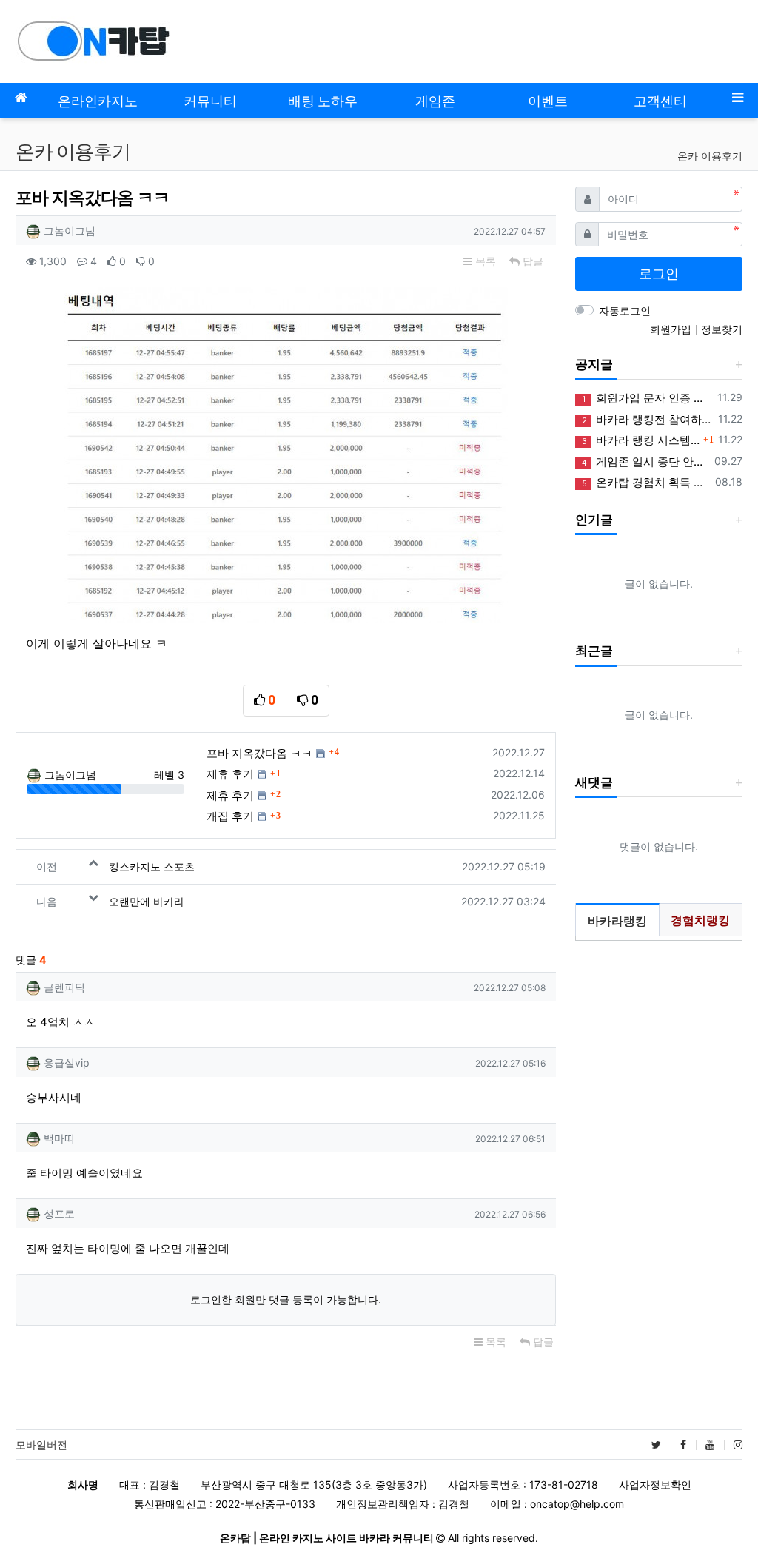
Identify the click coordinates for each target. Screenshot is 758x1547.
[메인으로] (20, 97)
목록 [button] (484, 261)
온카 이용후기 (709, 156)
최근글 (594, 650)
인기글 (594, 519)
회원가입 (672, 329)
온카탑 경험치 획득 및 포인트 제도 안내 (646, 482)
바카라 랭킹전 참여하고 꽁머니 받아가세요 (647, 419)
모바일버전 (41, 1444)
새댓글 (594, 782)
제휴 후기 (230, 774)
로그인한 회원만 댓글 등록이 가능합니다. (285, 1299)
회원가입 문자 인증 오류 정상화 (647, 398)
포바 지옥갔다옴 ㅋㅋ (259, 753)
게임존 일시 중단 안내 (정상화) (645, 461)
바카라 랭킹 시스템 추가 (641, 440)
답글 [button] (531, 261)
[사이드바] (737, 97)
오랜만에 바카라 (146, 901)
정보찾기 (721, 329)
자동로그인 (625, 310)
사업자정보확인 (655, 1484)
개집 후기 (230, 816)
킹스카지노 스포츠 (152, 866)
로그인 (659, 273)
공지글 (594, 364)
